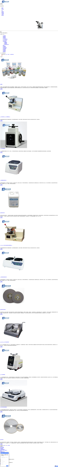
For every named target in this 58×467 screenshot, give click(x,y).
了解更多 (1, 88)
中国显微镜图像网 (2, 449)
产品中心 (8, 54)
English (2, 8)
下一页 (8, 445)
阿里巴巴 (3, 9)
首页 (2, 10)
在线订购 (1, 89)
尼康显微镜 (1, 448)
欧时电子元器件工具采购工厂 (3, 450)
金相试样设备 (12, 54)
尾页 (9, 445)
